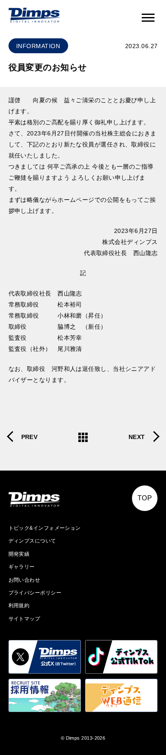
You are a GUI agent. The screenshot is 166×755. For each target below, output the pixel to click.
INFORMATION (38, 46)
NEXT (137, 436)
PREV (29, 436)
